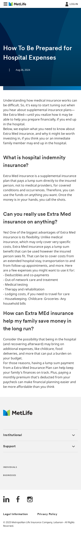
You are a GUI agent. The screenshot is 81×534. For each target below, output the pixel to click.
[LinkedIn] (6, 499)
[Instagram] (30, 499)
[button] (5, 4)
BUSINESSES (9, 475)
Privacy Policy (47, 514)
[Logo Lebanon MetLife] (17, 415)
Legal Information (15, 514)
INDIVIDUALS (10, 467)
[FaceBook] (18, 499)
